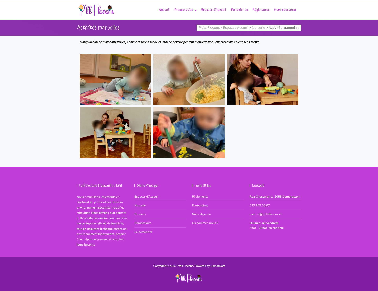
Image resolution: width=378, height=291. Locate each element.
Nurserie (258, 28)
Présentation (183, 10)
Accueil (164, 10)
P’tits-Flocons (209, 28)
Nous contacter (285, 10)
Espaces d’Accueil (213, 10)
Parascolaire (142, 223)
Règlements (261, 10)
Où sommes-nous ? (205, 223)
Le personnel (143, 232)
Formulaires (239, 10)
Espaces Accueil (235, 28)
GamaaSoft (217, 266)
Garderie (140, 214)
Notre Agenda (201, 214)
